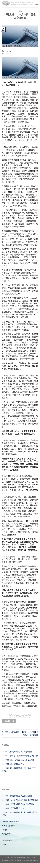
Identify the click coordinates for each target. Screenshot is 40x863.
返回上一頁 (9, 721)
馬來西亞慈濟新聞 (8, 826)
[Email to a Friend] (22, 716)
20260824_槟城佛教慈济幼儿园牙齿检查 (17, 752)
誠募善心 (5, 844)
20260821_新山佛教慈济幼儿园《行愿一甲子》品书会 (20, 769)
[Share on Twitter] (18, 716)
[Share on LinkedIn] (29, 716)
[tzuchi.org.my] (18, 4)
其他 (20, 11)
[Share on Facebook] (14, 716)
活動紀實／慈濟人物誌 (10, 821)
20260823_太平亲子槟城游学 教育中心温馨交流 (20, 756)
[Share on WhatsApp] (10, 716)
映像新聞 (5, 830)
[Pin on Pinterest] (26, 716)
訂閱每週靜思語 (8, 840)
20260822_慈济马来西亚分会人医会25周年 (18, 760)
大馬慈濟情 (6, 834)
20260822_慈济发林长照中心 (13, 764)
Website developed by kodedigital (30, 860)
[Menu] (36, 4)
